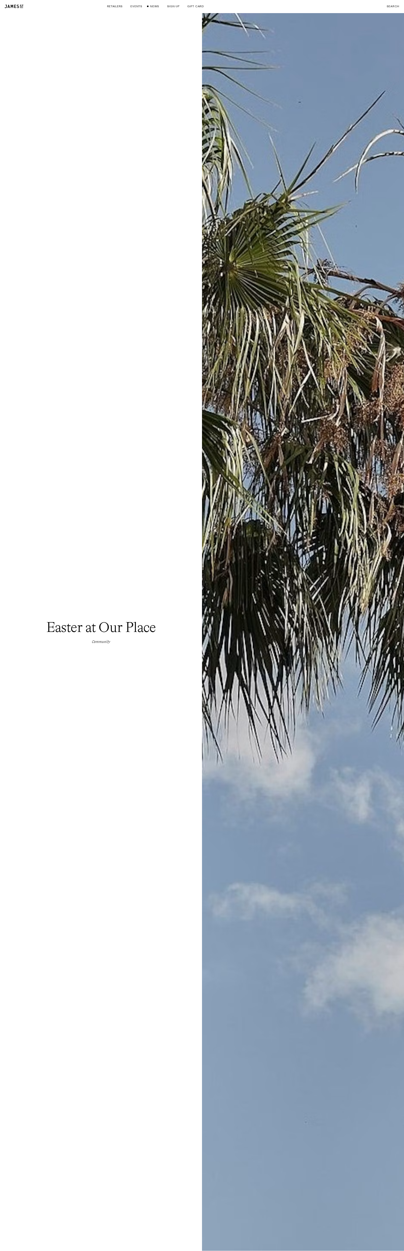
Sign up (173, 6)
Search (393, 6)
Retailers (115, 6)
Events (136, 6)
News (154, 6)
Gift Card (195, 6)
